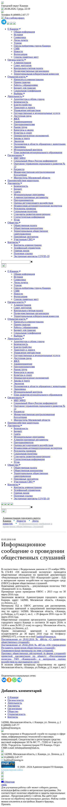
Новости (18, 51)
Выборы (18, 93)
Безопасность (21, 102)
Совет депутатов (22, 65)
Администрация (22, 62)
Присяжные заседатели (26, 236)
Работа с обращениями (26, 85)
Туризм (18, 43)
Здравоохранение (23, 121)
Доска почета (21, 40)
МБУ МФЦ (20, 158)
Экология (19, 141)
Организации (14, 155)
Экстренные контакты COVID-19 (31, 256)
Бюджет (18, 189)
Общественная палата (25, 225)
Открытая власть (16, 76)
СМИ (16, 48)
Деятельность (14, 96)
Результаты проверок (25, 208)
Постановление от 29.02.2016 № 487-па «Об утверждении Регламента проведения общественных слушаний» (33, 646)
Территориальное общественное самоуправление (31, 232)
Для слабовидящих (14, 18)
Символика (20, 37)
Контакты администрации (28, 245)
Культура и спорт (23, 132)
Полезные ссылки (23, 253)
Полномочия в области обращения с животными (40, 144)
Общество (13, 222)
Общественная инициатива (28, 228)
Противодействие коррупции (23, 180)
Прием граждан (22, 82)
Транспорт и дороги (24, 107)
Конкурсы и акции (24, 130)
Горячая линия (21, 250)
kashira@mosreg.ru (46, 636)
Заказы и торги (22, 138)
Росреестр (19, 169)
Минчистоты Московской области (32, 177)
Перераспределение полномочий (31, 135)
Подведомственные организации (31, 71)
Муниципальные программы (29, 194)
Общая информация (24, 31)
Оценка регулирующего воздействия (33, 203)
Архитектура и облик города (29, 99)
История (18, 34)
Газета (17, 191)
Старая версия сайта (12, 769)
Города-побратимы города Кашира (32, 45)
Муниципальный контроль (28, 149)
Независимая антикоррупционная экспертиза (38, 205)
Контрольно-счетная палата (28, 68)
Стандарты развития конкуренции (32, 214)
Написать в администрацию (29, 79)
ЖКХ (16, 118)
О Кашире (13, 29)
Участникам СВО (23, 239)
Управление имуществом (27, 110)
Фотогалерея (20, 54)
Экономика (20, 146)
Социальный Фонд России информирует (35, 160)
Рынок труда (20, 127)
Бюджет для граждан (25, 88)
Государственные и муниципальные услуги (37, 113)
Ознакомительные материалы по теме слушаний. (27, 650)
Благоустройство (23, 104)
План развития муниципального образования (38, 152)
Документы (13, 183)
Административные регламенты (31, 197)
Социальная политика (25, 211)
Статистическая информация (29, 217)
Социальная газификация (27, 90)
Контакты (13, 242)
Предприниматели (24, 200)
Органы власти (15, 59)
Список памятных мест (26, 57)
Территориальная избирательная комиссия (36, 73)
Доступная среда (22, 116)
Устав (17, 219)
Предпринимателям (24, 124)
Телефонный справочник (27, 247)
